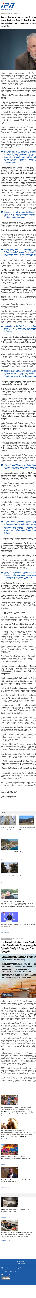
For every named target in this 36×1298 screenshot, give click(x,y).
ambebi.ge (4, 1115)
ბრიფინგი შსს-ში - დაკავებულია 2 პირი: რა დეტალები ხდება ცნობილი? (18, 925)
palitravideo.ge (5, 909)
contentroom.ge (5, 1217)
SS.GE (3, 812)
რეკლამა (21, 1263)
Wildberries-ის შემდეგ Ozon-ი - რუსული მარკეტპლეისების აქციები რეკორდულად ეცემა (16, 1157)
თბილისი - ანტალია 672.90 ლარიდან (12, 852)
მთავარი (20, 1261)
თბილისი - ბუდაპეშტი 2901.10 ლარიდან (13, 875)
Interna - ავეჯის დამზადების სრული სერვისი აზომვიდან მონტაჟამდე (15, 1210)
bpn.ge (3, 1164)
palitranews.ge (5, 1187)
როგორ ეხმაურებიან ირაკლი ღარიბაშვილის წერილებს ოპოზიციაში (15, 1180)
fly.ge (2, 859)
